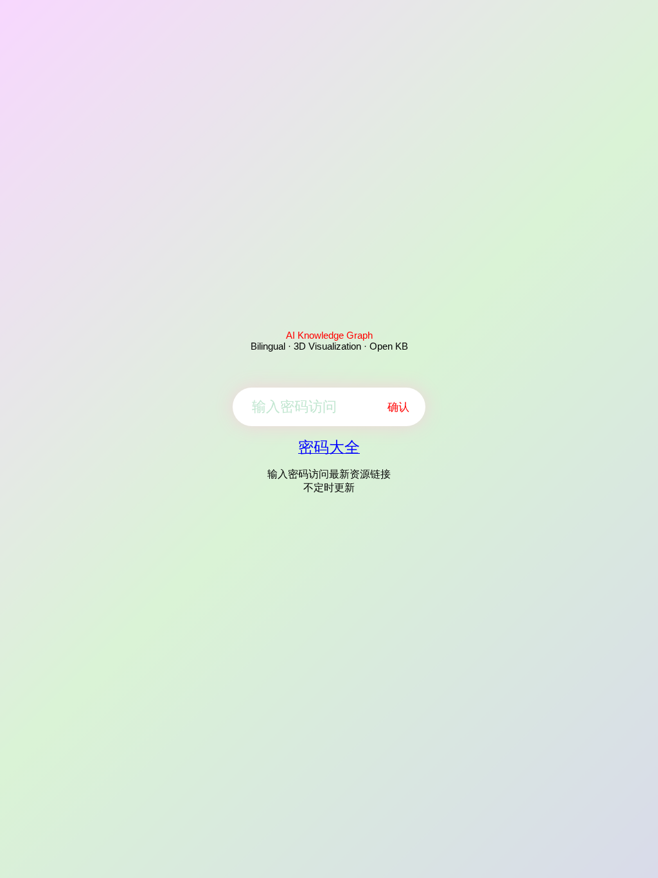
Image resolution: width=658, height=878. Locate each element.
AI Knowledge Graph (329, 335)
